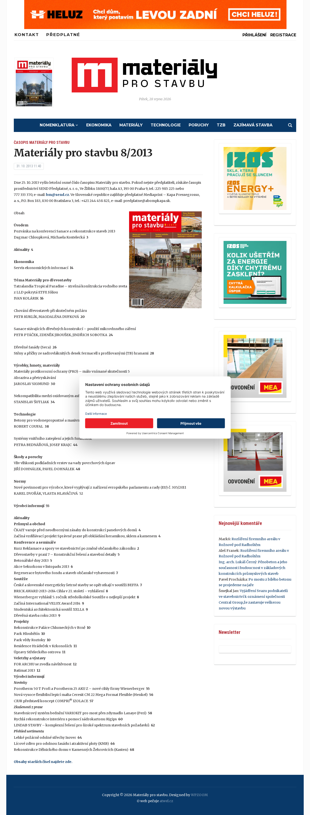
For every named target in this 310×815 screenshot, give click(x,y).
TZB (221, 125)
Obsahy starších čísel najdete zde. (43, 762)
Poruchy (199, 125)
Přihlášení (254, 35)
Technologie (166, 125)
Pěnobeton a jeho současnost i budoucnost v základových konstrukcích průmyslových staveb (253, 568)
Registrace (283, 35)
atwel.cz (166, 801)
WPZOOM (199, 795)
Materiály (131, 125)
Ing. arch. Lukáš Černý (237, 562)
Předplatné (63, 34)
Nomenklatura (57, 125)
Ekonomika (98, 125)
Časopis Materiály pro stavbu (42, 142)
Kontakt (27, 34)
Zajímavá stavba (252, 125)
